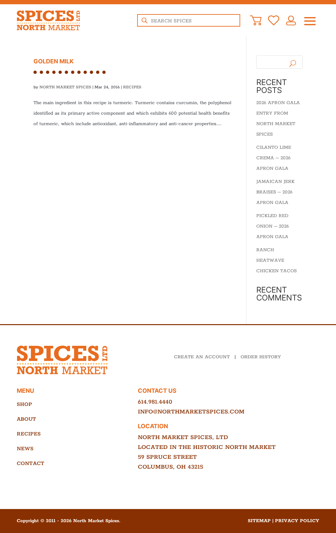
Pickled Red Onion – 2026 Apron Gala (272, 226)
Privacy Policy (297, 521)
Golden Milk (53, 61)
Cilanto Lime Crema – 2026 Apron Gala (273, 157)
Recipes (132, 87)
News (25, 448)
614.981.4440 (155, 402)
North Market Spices (65, 87)
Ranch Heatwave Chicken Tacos (276, 260)
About (26, 419)
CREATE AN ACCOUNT (202, 357)
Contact (30, 463)
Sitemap (259, 521)
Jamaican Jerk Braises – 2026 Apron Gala (275, 192)
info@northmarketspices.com (191, 411)
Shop (24, 404)
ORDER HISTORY (261, 357)
